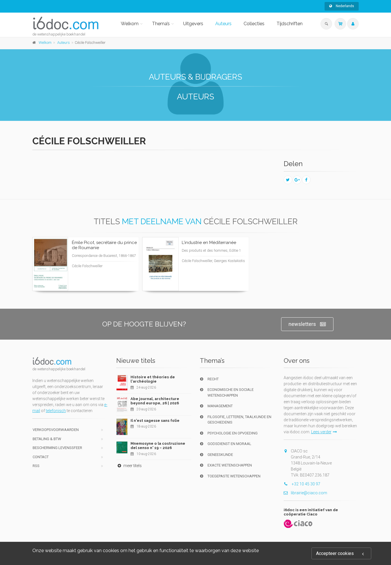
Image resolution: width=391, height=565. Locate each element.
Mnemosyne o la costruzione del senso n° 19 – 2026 (158, 445)
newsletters (302, 324)
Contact (41, 457)
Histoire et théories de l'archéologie (153, 379)
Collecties (254, 23)
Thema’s (161, 23)
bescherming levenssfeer (57, 448)
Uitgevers (193, 23)
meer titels (132, 465)
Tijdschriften (290, 23)
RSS (36, 466)
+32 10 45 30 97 (305, 484)
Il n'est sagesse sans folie (155, 420)
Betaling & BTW (47, 439)
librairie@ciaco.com (309, 493)
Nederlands (344, 6)
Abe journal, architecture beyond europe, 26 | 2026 (155, 401)
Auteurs (223, 23)
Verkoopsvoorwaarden (56, 430)
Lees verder (113, 270)
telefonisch (56, 410)
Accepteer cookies (335, 553)
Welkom (130, 23)
